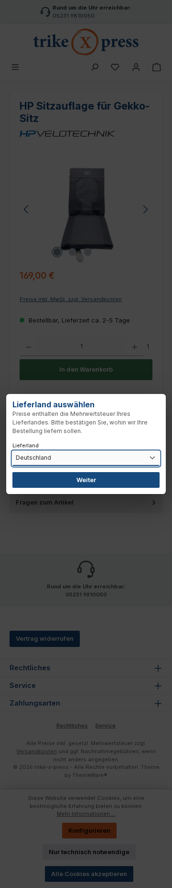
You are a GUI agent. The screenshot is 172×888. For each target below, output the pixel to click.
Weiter (86, 480)
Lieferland (25, 445)
